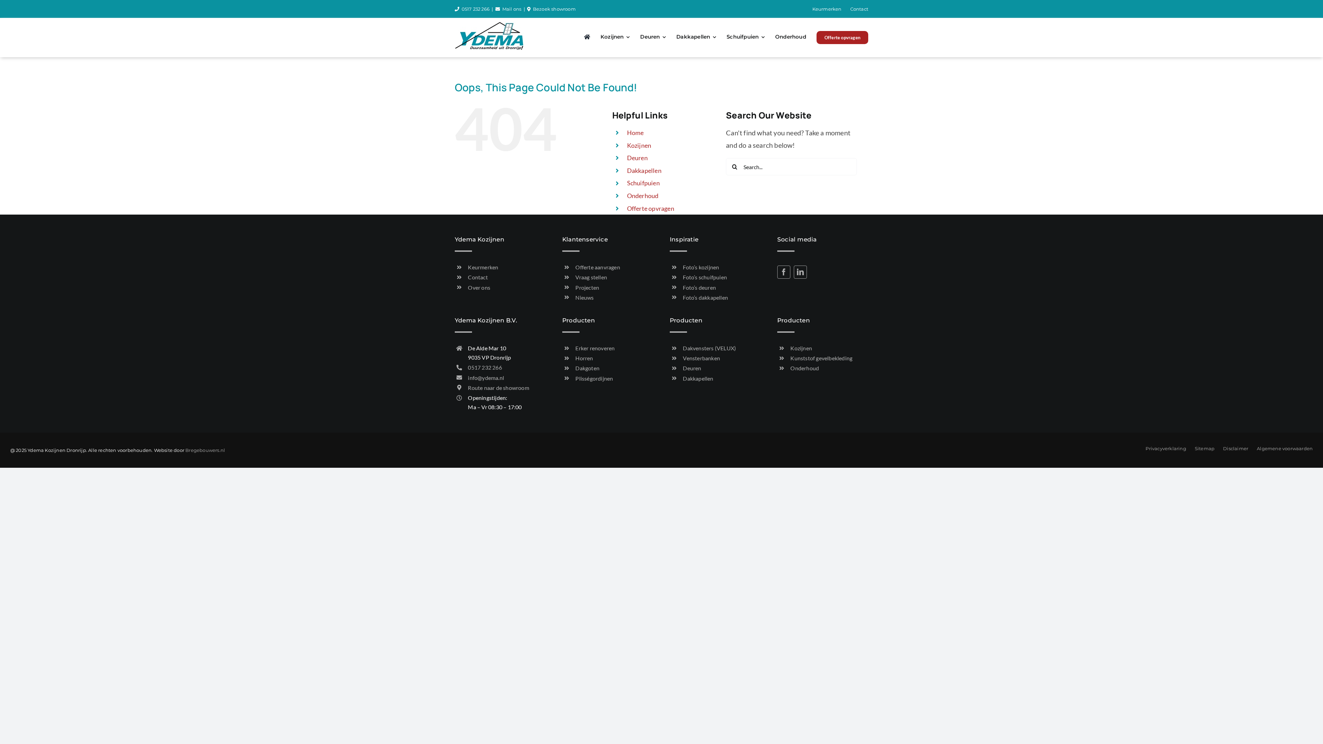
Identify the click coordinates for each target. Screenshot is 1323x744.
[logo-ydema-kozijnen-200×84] (489, 25)
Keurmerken (483, 267)
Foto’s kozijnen (701, 267)
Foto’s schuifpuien (705, 277)
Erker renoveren (595, 348)
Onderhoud (643, 195)
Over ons (479, 287)
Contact (478, 277)
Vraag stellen (591, 277)
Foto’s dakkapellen (705, 297)
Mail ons (512, 9)
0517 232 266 (476, 9)
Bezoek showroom (554, 9)
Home (635, 132)
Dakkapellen (644, 170)
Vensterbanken (701, 358)
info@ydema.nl (486, 377)
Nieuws (584, 297)
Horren (584, 358)
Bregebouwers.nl (205, 450)
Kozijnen (639, 145)
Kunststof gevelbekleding (821, 358)
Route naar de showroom (498, 387)
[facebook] (783, 272)
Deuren (637, 158)
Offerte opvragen (650, 208)
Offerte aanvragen (597, 267)
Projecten (587, 287)
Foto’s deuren (699, 287)
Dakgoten (587, 368)
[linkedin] (800, 272)
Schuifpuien (643, 183)
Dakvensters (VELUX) (709, 348)
